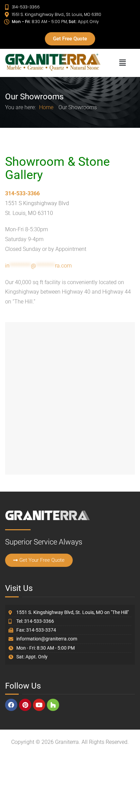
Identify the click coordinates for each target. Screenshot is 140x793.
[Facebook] (11, 705)
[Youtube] (39, 705)
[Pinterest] (25, 705)
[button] (122, 62)
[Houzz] (53, 705)
